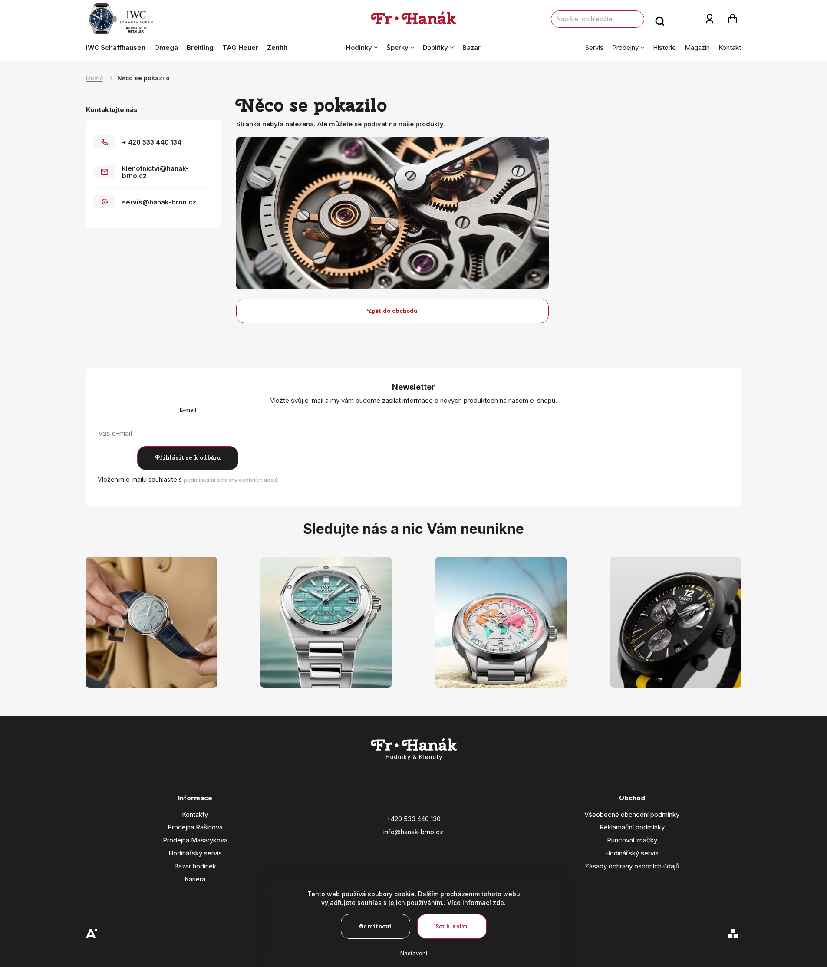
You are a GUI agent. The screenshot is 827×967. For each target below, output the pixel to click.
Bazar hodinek (195, 866)
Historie (664, 47)
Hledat (659, 19)
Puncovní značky (632, 840)
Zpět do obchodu (392, 311)
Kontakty (195, 814)
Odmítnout (375, 926)
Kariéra (195, 879)
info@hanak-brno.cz (413, 832)
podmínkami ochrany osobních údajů (231, 480)
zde (498, 902)
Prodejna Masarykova (195, 840)
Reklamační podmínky (632, 827)
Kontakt (729, 47)
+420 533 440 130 (413, 819)
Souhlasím (452, 926)
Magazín (697, 47)
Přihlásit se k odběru (188, 457)
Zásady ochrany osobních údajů (632, 866)
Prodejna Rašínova (195, 827)
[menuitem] (118, 48)
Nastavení (413, 953)
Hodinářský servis (195, 853)
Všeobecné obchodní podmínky (631, 814)
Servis (594, 47)
